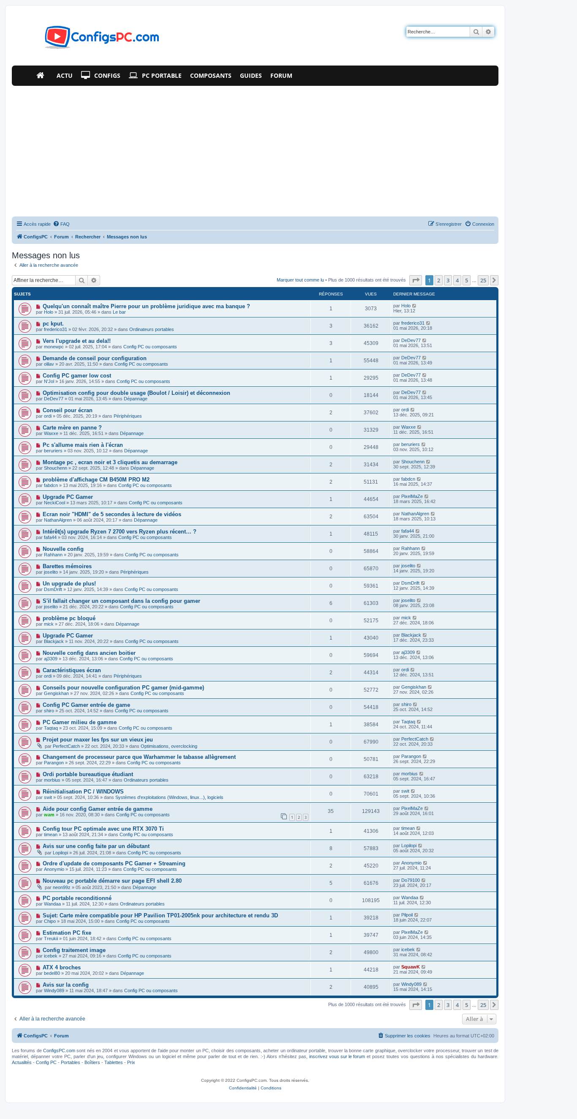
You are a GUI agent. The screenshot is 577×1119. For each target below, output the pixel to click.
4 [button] (457, 280)
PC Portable (162, 75)
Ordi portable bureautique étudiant (88, 774)
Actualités (22, 1062)
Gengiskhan (56, 693)
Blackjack (54, 641)
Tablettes (113, 1062)
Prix (131, 1062)
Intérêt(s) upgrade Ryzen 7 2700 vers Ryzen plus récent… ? (119, 531)
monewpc (54, 346)
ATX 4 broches (62, 967)
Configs (107, 75)
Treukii (51, 938)
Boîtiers (92, 1062)
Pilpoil (407, 914)
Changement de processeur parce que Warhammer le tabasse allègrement (139, 757)
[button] (415, 280)
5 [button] (466, 280)
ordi (48, 416)
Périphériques (128, 416)
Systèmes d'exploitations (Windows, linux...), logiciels (169, 797)
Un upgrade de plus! (69, 583)
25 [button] (483, 280)
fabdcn (51, 485)
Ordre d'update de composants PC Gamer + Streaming (114, 863)
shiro (49, 710)
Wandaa (52, 903)
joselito (51, 572)
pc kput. (53, 323)
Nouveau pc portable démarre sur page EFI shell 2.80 (112, 881)
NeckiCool (54, 502)
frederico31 (55, 329)
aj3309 (50, 658)
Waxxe (51, 433)
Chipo (50, 921)
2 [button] (438, 280)
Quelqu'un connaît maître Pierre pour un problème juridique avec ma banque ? (146, 306)
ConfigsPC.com (59, 1050)
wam (49, 814)
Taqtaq (51, 727)
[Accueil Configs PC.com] (42, 76)
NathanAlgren (58, 520)
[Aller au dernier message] (414, 305)
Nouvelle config (63, 549)
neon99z (62, 887)
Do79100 (410, 880)
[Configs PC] (89, 40)
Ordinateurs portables (151, 329)
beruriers (53, 450)
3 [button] (447, 280)
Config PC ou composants (150, 346)
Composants (210, 75)
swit (48, 797)
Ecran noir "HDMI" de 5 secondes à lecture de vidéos (112, 514)
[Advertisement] (255, 149)
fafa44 (50, 537)
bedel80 (52, 973)
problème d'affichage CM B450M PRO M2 (96, 479)
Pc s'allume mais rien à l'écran (83, 445)
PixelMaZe (412, 496)
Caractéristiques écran (72, 670)
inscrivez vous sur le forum (337, 1056)
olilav (49, 364)
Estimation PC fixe (67, 933)
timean (50, 834)
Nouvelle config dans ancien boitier (89, 653)
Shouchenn (55, 468)
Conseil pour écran (68, 410)
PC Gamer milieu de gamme (80, 722)
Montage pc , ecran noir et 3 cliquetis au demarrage (110, 462)
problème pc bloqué (69, 618)
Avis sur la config (66, 985)
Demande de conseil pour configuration (95, 358)
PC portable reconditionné (77, 898)
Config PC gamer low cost (77, 375)
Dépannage (135, 398)
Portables (70, 1062)
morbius (52, 779)
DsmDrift (53, 589)
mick (49, 624)
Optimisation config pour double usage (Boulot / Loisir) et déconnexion (136, 393)
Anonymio (54, 869)
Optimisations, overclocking (169, 746)
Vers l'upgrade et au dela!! (77, 341)
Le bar (119, 312)
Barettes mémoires (67, 566)
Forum (281, 75)
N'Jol (49, 381)
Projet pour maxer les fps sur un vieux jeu (98, 739)
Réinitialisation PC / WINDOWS (83, 791)
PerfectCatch (66, 746)
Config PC (46, 1062)
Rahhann (53, 554)
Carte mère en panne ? (72, 427)
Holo (48, 312)
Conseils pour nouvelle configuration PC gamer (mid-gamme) (123, 687)
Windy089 (54, 990)
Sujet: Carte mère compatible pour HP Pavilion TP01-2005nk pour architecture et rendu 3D (160, 915)
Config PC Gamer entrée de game (86, 705)
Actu (65, 75)
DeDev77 (411, 340)
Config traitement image (74, 950)
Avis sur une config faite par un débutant (96, 846)
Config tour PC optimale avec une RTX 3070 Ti (103, 829)
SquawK (410, 966)
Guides (251, 75)
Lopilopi (60, 852)
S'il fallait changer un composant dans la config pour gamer (121, 601)
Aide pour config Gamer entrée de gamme (97, 809)
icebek (50, 955)
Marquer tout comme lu (300, 279)
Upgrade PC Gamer (68, 497)
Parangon (54, 762)
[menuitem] (61, 224)
